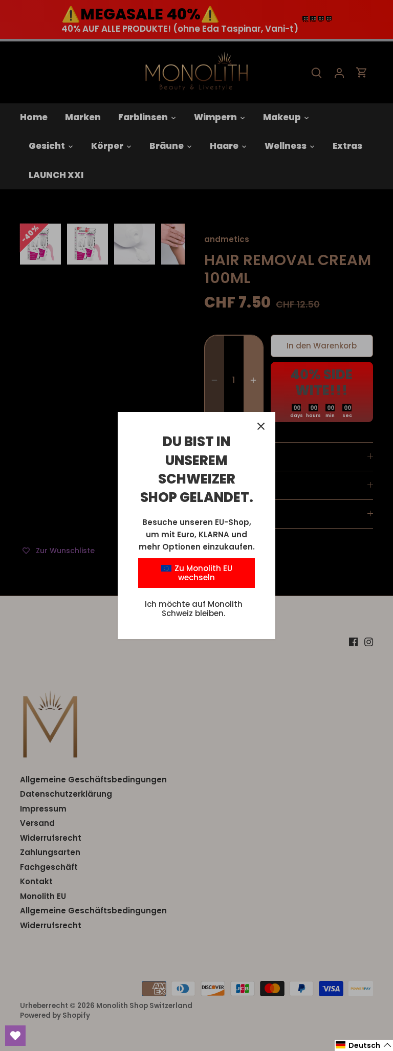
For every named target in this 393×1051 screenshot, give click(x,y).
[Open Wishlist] (15, 1035)
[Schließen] (261, 426)
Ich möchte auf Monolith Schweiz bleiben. (194, 609)
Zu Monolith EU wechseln (202, 573)
